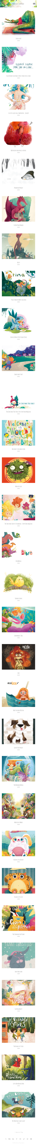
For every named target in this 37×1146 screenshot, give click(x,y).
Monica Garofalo (18, 3)
